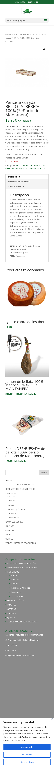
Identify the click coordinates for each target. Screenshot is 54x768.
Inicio (7, 34)
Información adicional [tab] (19, 181)
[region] (27, 743)
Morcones (12, 513)
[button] (44, 49)
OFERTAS (9, 168)
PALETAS (9, 534)
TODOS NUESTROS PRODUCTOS (24, 34)
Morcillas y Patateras (16, 509)
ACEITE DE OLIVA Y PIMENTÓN (30, 165)
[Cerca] (52, 719)
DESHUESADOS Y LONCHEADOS (20, 489)
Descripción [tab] (14, 176)
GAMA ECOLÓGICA (14, 522)
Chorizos (11, 496)
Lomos (10, 505)
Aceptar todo (27, 747)
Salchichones (13, 517)
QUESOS (9, 538)
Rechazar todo (27, 762)
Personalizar (27, 754)
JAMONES (9, 526)
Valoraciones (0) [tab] (16, 186)
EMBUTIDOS (11, 493)
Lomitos (11, 500)
